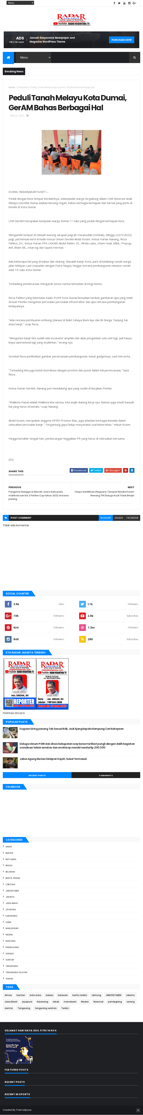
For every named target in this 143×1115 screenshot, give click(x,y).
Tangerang (12, 966)
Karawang (11, 915)
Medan (9, 934)
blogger (106, 517)
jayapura (11, 909)
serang (10, 953)
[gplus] (134, 3)
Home (12, 87)
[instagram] (129, 3)
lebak (8, 922)
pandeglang (12, 947)
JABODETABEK (12, 890)
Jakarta (10, 896)
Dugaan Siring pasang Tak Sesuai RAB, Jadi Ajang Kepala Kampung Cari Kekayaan (71, 729)
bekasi (9, 865)
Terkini (9, 978)
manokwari (12, 928)
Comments (106, 775)
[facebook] (114, 3)
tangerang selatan (16, 972)
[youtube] (124, 3)
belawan (10, 871)
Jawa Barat (12, 903)
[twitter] (119, 3)
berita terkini (13, 878)
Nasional (11, 940)
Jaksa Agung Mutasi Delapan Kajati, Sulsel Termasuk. (53, 759)
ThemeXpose (23, 1109)
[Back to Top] (138, 1110)
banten (9, 852)
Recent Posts (37, 775)
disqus (119, 517)
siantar (10, 959)
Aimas (9, 846)
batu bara (11, 859)
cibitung (10, 884)
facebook (132, 517)
